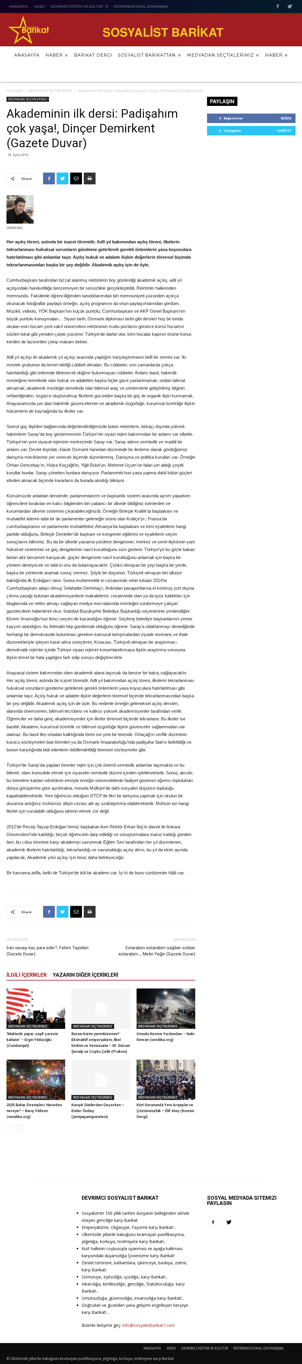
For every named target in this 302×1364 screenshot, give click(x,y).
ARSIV (171, 1348)
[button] (287, 73)
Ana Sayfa (14, 90)
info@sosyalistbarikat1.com (148, 1325)
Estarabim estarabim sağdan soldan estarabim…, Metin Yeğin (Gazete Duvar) (157, 951)
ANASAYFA (152, 1348)
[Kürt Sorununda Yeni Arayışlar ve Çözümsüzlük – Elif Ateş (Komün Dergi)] (166, 1080)
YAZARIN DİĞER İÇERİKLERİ (85, 975)
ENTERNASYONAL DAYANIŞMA (259, 1348)
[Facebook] (213, 1222)
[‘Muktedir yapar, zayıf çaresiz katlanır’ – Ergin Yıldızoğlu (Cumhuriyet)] (35, 1008)
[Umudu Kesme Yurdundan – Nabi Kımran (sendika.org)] (166, 1008)
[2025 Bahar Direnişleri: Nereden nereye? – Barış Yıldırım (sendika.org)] (35, 1080)
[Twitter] (229, 1222)
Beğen (286, 118)
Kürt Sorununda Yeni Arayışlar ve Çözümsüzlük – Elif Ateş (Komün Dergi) (165, 1111)
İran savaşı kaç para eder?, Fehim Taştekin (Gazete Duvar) (47, 951)
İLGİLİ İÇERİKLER (26, 975)
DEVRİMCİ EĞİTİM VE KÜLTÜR (204, 1348)
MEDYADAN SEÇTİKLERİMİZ (50, 90)
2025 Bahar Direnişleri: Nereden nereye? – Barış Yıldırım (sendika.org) (34, 1111)
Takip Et (283, 130)
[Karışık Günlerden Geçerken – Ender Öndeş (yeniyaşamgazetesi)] (100, 1080)
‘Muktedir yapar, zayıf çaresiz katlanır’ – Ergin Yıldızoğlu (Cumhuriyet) (32, 1040)
